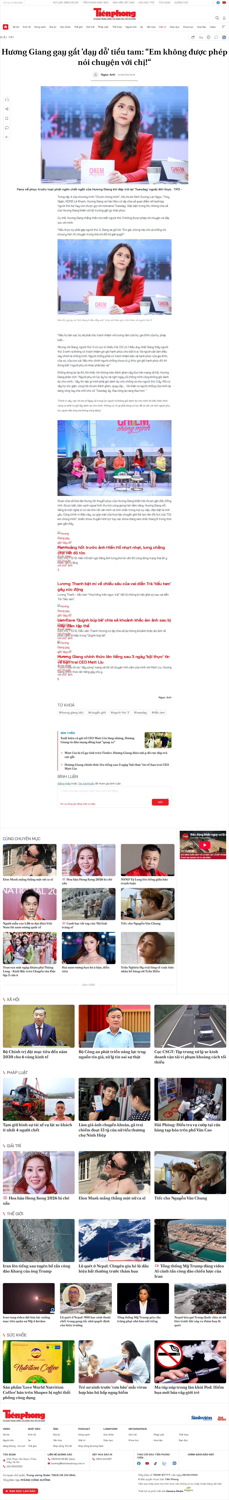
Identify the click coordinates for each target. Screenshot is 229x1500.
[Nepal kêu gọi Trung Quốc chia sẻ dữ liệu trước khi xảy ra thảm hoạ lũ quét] (200, 1298)
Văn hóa (151, 26)
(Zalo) (72, 1459)
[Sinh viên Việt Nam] (201, 1419)
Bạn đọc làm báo (22, 1491)
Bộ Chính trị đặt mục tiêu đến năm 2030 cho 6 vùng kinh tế (35, 1054)
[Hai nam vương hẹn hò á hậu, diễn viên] (89, 948)
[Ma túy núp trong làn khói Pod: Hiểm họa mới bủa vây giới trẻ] (190, 1361)
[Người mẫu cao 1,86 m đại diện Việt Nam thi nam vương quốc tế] (29, 904)
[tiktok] (157, 1464)
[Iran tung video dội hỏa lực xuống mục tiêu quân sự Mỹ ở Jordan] (29, 1298)
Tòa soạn (164, 2)
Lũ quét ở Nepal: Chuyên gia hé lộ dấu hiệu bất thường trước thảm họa (114, 1268)
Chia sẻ (7, 109)
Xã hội (16, 26)
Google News (224, 37)
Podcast (84, 1428)
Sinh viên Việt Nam (123, 2)
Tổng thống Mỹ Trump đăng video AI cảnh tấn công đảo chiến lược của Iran (189, 1271)
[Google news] (176, 1464)
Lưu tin (7, 118)
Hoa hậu (201, 26)
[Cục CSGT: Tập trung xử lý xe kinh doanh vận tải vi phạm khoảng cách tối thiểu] (190, 1026)
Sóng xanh (40, 26)
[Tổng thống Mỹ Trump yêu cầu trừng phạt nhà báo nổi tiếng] (143, 1298)
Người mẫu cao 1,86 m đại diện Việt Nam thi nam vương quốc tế (27, 925)
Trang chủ (5, 27)
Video (213, 26)
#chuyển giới (97, 712)
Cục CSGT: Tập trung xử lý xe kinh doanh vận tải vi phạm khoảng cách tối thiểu (190, 1057)
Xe (141, 26)
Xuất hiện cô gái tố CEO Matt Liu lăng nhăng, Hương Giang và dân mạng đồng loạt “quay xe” (97, 740)
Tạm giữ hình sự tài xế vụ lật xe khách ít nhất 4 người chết (37, 1127)
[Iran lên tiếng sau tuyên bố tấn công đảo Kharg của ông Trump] (39, 1240)
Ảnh (55, 1428)
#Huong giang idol (71, 712)
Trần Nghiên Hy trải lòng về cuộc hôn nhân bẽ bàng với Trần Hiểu (147, 969)
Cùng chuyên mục (21, 838)
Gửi (160, 802)
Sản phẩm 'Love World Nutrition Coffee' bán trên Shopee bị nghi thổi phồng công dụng (36, 1392)
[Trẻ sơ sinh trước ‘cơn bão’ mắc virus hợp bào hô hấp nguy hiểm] (114, 1361)
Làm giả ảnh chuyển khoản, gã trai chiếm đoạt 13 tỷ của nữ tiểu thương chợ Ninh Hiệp (112, 1130)
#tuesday (140, 712)
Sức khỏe (65, 26)
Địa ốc (52, 26)
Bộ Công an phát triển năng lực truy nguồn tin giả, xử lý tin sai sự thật (112, 1054)
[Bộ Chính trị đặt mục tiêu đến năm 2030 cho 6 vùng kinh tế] (39, 1026)
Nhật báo (34, 1428)
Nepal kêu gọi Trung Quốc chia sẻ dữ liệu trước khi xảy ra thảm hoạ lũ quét (200, 1321)
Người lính (131, 26)
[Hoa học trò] (222, 1419)
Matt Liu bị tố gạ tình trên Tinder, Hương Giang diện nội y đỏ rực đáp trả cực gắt (116, 755)
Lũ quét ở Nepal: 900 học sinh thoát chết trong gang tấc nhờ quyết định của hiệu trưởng (85, 1321)
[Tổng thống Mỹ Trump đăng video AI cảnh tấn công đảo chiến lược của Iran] (190, 1240)
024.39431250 (14, 1466)
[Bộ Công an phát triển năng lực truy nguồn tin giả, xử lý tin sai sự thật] (114, 1026)
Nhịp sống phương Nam (90, 1445)
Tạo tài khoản (86, 783)
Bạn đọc (183, 1440)
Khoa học (188, 26)
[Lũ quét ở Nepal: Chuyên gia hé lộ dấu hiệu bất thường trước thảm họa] (114, 1240)
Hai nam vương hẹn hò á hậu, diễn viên (85, 969)
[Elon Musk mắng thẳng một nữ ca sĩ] (29, 860)
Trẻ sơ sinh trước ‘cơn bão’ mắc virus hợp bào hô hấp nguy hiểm (113, 1390)
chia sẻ (193, 37)
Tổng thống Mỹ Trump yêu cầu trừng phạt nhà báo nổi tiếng (139, 1319)
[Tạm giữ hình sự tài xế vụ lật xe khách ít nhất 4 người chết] (39, 1099)
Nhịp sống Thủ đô (62, 1445)
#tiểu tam (158, 712)
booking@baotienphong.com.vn (68, 1463)
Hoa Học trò (146, 2)
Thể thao (117, 26)
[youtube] (224, 2)
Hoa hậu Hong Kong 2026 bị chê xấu (87, 881)
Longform (110, 1428)
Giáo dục (174, 26)
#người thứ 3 (120, 712)
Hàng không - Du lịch (14, 1445)
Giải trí (162, 26)
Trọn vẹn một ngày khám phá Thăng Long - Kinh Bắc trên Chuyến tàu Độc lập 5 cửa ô (29, 971)
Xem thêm (223, 27)
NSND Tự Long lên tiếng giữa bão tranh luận (144, 881)
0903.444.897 (104, 1459)
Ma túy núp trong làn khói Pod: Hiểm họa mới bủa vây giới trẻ (189, 1390)
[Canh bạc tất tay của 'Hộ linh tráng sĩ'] (89, 904)
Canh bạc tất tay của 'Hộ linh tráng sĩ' (84, 925)
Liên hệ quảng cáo (60, 1454)
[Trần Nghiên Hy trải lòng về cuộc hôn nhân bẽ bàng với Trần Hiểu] (148, 948)
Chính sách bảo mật (201, 1454)
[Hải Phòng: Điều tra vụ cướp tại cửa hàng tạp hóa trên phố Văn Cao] (190, 1099)
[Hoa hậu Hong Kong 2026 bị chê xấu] (89, 860)
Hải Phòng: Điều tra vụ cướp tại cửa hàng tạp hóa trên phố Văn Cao (187, 1127)
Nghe (7, 99)
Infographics (138, 1428)
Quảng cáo (181, 2)
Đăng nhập (64, 783)
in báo (208, 37)
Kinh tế (27, 26)
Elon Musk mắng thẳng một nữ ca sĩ (28, 879)
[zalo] (166, 1464)
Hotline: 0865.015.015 (65, 2)
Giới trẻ (90, 26)
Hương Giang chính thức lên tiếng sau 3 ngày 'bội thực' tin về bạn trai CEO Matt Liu (117, 766)
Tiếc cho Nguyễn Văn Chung (140, 923)
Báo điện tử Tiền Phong (115, 14)
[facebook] (218, 2)
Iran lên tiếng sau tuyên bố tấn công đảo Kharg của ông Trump (36, 1268)
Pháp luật (103, 26)
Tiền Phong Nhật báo (95, 2)
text (200, 37)
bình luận (216, 37)
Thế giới (78, 26)
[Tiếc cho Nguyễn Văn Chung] (148, 904)
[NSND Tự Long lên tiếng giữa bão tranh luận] (148, 860)
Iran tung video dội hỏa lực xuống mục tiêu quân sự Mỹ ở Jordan (26, 1319)
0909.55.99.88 (59, 1459)
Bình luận (7, 127)
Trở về (7, 137)
